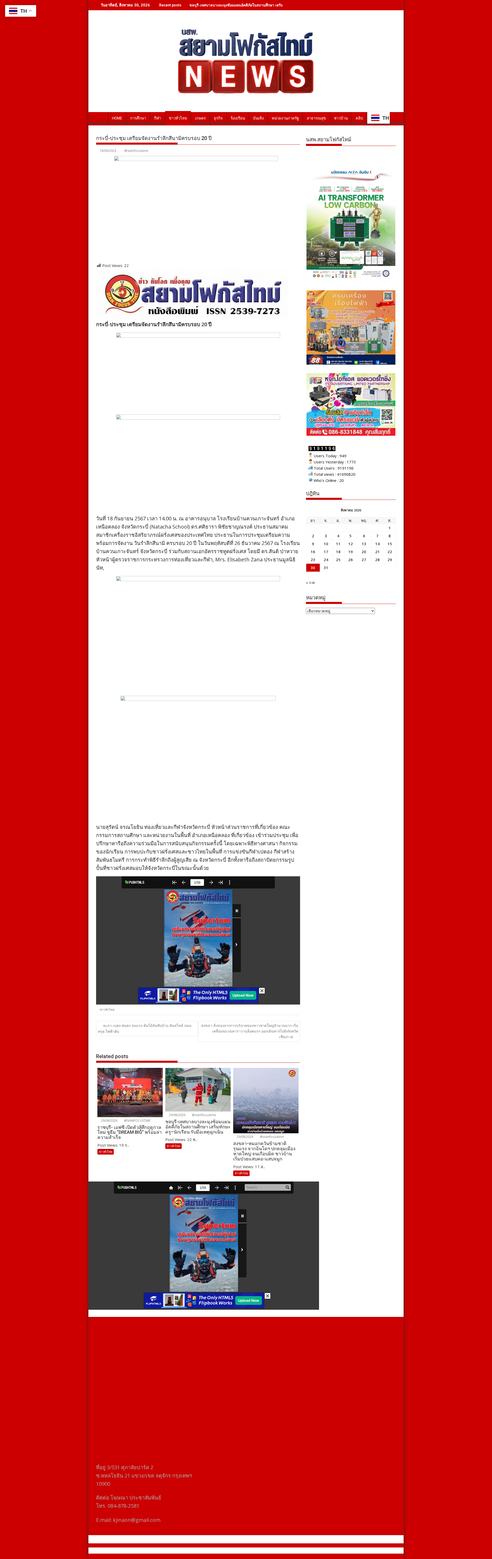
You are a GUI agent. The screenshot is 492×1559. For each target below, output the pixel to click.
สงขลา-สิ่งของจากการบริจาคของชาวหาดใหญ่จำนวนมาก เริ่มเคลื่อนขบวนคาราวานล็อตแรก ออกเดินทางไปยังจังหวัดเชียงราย (249, 1031)
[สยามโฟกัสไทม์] (101, 117)
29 (389, 559)
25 (338, 559)
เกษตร (200, 118)
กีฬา (157, 118)
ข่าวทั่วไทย (178, 118)
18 (338, 551)
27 (364, 559)
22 (389, 551)
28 (377, 559)
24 (326, 559)
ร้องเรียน (238, 118)
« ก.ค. (310, 582)
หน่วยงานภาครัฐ (285, 118)
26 (350, 559)
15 (389, 543)
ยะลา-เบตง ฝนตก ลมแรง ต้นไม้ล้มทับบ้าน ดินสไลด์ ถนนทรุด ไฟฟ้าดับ (144, 1028)
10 (326, 543)
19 (350, 551)
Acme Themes (296, 1550)
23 (313, 559)
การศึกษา (138, 118)
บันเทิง (258, 118)
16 (313, 551)
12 (350, 543)
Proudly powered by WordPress (212, 1550)
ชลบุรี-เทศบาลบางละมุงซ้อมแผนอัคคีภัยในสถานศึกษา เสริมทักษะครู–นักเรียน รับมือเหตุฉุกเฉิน (263, 5)
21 (377, 551)
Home (117, 118)
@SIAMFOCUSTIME (136, 1120)
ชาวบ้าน (341, 118)
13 (364, 543)
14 (377, 543)
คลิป (359, 118)
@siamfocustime (136, 150)
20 (364, 551)
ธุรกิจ (218, 118)
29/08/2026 (108, 1120)
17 (326, 551)
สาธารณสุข (316, 118)
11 (338, 543)
